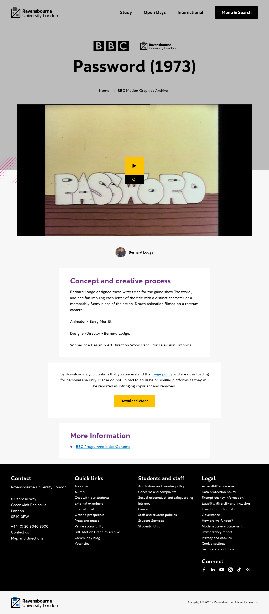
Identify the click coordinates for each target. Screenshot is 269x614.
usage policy (162, 374)
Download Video (134, 401)
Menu (237, 12)
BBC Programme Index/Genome (103, 446)
